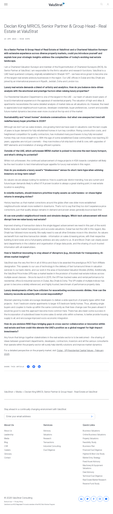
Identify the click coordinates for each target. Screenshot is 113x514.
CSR (6, 446)
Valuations (47, 434)
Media (19, 391)
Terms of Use (8, 502)
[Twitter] (87, 499)
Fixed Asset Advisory (91, 461)
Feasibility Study (89, 442)
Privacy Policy (18, 502)
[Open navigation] (6, 4)
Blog (6, 442)
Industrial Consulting (52, 446)
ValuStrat (8, 391)
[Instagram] (100, 499)
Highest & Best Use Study (94, 454)
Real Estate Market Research (94, 480)
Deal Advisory (88, 472)
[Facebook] (93, 499)
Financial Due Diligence (92, 450)
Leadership (8, 434)
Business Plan (89, 446)
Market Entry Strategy (91, 457)
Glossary (8, 454)
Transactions (48, 442)
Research (47, 438)
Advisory (47, 431)
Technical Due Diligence (92, 476)
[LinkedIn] (81, 499)
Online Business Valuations (94, 434)
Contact (7, 457)
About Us (8, 431)
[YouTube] (106, 499)
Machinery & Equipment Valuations (93, 466)
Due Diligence (49, 450)
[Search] (101, 4)
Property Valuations (91, 438)
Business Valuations (91, 431)
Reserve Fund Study (91, 483)
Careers (7, 450)
